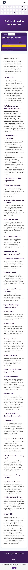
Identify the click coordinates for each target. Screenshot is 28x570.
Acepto (14, 568)
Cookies (14, 559)
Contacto (14, 561)
